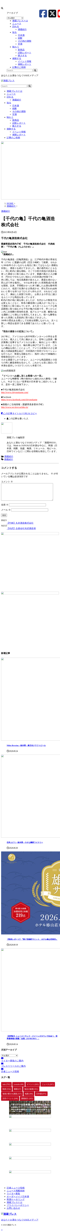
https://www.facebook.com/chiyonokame (19, 399)
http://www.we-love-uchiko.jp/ (14, 407)
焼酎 (14, 108)
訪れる (10, 97)
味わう (10, 117)
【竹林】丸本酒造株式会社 (20, 523)
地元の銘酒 (31, 1089)
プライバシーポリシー (18, 1205)
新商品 (15, 120)
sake (6, 1084)
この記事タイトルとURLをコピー (20, 413)
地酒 (29, 1094)
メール (6, 510)
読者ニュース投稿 (16, 1188)
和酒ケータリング (16, 1199)
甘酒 (14, 114)
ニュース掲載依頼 (16, 1191)
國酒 (17, 1089)
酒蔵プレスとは (14, 91)
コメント (7, 481)
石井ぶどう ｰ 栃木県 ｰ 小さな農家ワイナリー (25, 842)
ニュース (11, 94)
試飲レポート (19, 123)
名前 (4, 505)
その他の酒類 (19, 111)
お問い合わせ (13, 1208)
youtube (18, 1084)
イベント (33, 1084)
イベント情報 (19, 132)
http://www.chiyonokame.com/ (14, 392)
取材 (7, 1089)
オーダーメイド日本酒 (18, 1196)
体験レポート (19, 134)
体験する (11, 129)
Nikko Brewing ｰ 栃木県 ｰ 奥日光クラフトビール (26, 745)
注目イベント (10, 1098)
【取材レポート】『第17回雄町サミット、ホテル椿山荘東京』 (32, 939)
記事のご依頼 (13, 137)
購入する (16, 126)
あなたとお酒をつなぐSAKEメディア (19, 1220)
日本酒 (15, 105)
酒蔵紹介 (16, 100)
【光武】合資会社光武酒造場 (21, 528)
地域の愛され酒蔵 (12, 1094)
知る (9, 103)
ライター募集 (13, 1193)
